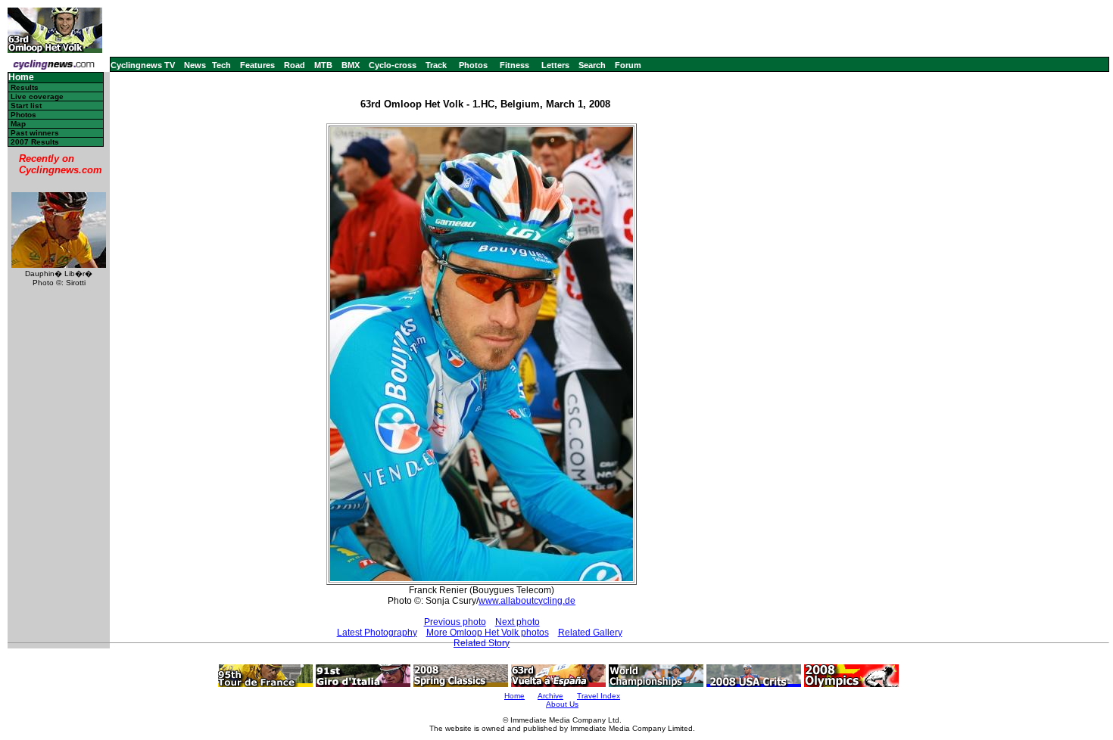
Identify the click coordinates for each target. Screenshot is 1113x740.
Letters (555, 65)
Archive (550, 696)
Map (18, 124)
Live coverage (37, 96)
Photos (473, 65)
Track (436, 65)
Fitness (514, 65)
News (195, 65)
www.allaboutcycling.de (527, 600)
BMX (350, 65)
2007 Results (35, 142)
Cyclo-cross (392, 65)
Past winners (35, 133)
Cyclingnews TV (143, 65)
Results (25, 87)
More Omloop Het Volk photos (487, 632)
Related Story (482, 643)
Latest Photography (377, 632)
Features (257, 65)
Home (21, 77)
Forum (628, 65)
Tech (221, 65)
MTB (323, 65)
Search (592, 65)
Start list (26, 105)
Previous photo (455, 622)
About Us (562, 704)
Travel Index (598, 696)
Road (294, 65)
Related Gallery (590, 632)
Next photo (517, 622)
